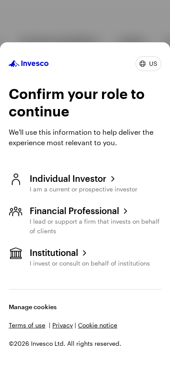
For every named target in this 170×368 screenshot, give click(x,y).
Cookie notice (97, 325)
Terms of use (27, 325)
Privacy (62, 325)
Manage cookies (33, 306)
